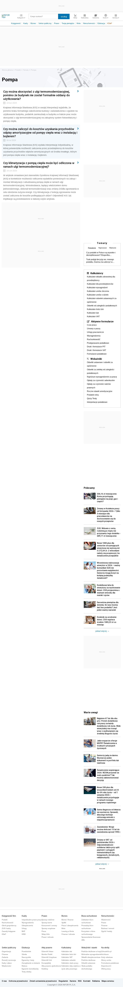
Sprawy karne (47, 923)
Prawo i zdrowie (48, 937)
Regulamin (63, 981)
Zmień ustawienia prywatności (43, 981)
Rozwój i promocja (9, 960)
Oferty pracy (106, 969)
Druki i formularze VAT (96, 350)
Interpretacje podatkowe (97, 402)
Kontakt (86, 981)
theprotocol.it (106, 966)
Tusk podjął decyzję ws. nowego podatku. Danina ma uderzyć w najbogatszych (100, 260)
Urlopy (24, 928)
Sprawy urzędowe (48, 928)
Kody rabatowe (107, 957)
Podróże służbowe (88, 960)
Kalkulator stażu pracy (70, 963)
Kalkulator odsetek (69, 960)
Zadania (5, 957)
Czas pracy (92, 325)
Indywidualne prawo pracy (32, 920)
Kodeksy (45, 969)
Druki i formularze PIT (96, 347)
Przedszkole (26, 951)
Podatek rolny (93, 395)
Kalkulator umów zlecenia (98, 291)
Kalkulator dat (93, 313)
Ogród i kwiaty (106, 931)
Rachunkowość (93, 339)
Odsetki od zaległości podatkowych (102, 306)
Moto (79, 23)
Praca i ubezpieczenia (70, 925)
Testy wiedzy (26, 972)
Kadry (25, 23)
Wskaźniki (96, 358)
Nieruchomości (89, 23)
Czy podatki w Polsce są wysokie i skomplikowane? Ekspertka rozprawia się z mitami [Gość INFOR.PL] (101, 254)
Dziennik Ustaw (47, 951)
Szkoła (24, 954)
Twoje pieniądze (68, 23)
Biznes (33, 23)
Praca (44, 931)
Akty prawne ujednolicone (51, 966)
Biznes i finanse (67, 920)
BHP (23, 931)
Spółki (64, 923)
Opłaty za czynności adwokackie (101, 380)
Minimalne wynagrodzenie (91, 954)
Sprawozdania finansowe (90, 937)
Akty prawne (47, 948)
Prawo (56, 23)
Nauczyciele (26, 957)
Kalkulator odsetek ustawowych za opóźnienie (101, 300)
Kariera (73, 981)
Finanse (104, 925)
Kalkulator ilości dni (95, 309)
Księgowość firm (9, 916)
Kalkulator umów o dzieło (97, 295)
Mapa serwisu (108, 981)
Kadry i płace (7, 963)
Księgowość (16, 23)
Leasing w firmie (68, 931)
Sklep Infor (46, 934)
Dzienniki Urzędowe (49, 957)
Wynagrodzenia (93, 336)
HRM (24, 934)
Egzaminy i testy (28, 960)
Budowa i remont (107, 928)
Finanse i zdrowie (68, 934)
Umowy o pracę (93, 329)
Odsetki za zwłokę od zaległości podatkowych (100, 371)
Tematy (26, 70)
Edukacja (101, 23)
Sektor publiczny (45, 23)
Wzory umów (106, 960)
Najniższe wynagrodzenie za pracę (102, 377)
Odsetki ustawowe (88, 963)
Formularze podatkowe (97, 354)
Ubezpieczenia (27, 925)
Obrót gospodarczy (9, 925)
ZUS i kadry (6, 928)
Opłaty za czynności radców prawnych (99, 386)
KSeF (109, 23)
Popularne (92, 248)
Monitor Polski (47, 954)
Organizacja (6, 951)
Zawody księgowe (8, 931)
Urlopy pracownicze (95, 332)
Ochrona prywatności (18, 981)
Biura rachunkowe (89, 916)
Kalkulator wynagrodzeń (97, 288)
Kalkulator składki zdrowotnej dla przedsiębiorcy (101, 278)
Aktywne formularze (102, 321)
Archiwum (105, 954)
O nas (4, 981)
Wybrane (112, 248)
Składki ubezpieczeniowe (90, 957)
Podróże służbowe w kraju (91, 951)
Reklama (96, 981)
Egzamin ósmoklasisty (30, 969)
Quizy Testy (92, 398)
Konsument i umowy (49, 925)
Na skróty (105, 948)
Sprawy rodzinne (48, 920)
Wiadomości (106, 920)
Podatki (18, 70)
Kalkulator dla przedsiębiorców (100, 284)
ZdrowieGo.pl (106, 951)
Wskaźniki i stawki (89, 948)
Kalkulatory (96, 273)
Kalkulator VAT (93, 316)
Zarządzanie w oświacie (31, 963)
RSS (80, 981)
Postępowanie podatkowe (98, 343)
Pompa (33, 70)
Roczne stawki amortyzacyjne (99, 391)
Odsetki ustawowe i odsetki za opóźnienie (100, 364)
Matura (24, 966)
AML (83, 940)
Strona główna (7, 70)
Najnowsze (102, 248)
